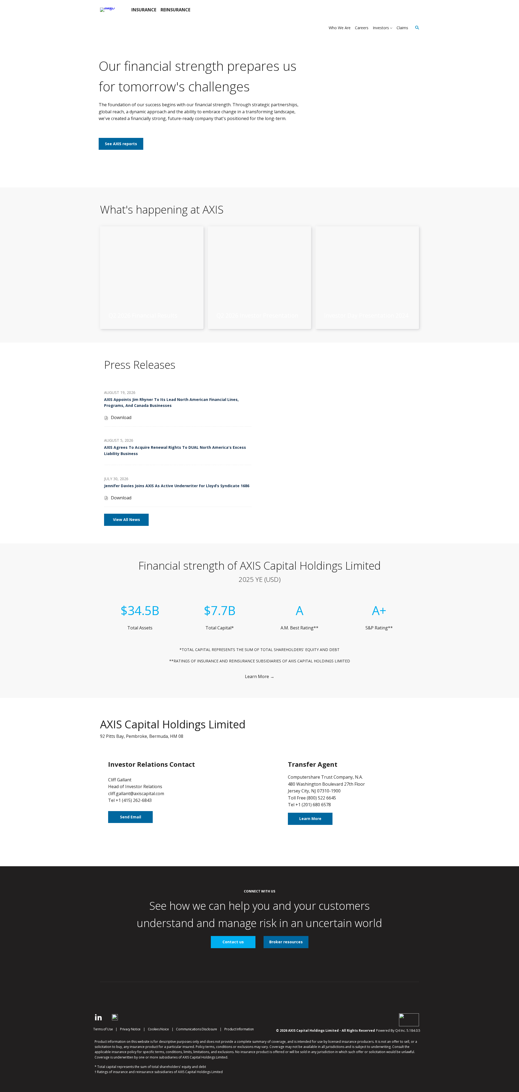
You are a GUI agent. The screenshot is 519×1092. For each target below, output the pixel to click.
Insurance (143, 10)
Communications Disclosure (196, 1029)
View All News (126, 519)
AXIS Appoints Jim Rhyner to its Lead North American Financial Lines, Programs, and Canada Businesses (171, 402)
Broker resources (286, 941)
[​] (98, 1019)
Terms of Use (103, 1029)
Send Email (130, 816)
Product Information (239, 1029)
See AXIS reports (121, 143)
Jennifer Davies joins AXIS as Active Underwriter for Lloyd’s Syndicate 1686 (176, 485)
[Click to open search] (415, 28)
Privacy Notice (130, 1029)
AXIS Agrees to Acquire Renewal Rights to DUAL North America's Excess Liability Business (175, 450)
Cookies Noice (158, 1029)
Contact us (233, 941)
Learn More (310, 818)
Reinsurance (175, 10)
